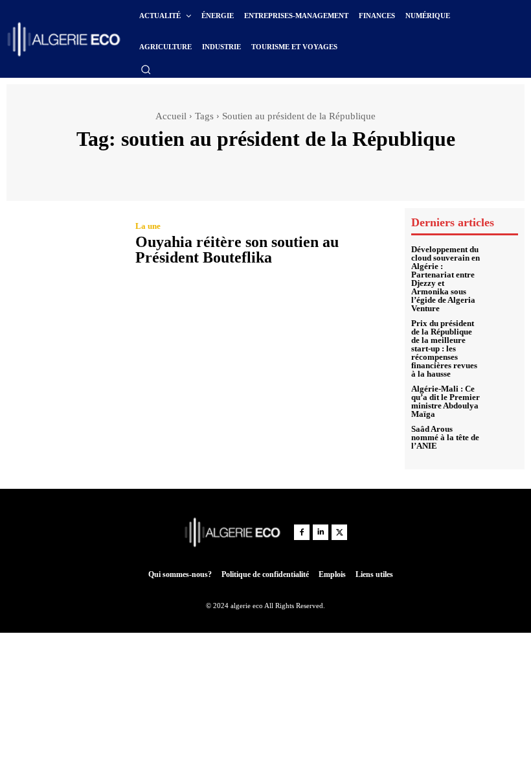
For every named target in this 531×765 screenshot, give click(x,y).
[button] (146, 69)
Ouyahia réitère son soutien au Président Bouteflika (237, 249)
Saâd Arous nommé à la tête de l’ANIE (445, 437)
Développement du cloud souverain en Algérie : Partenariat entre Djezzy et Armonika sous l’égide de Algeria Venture (445, 278)
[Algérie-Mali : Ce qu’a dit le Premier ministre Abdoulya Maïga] (502, 400)
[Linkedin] (320, 532)
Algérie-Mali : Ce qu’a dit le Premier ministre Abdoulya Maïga (445, 401)
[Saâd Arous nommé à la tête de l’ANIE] (502, 437)
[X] (339, 532)
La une (148, 226)
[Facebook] (302, 532)
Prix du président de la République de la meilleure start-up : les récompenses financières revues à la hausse (444, 348)
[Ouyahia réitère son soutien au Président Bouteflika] (64, 245)
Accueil (170, 116)
